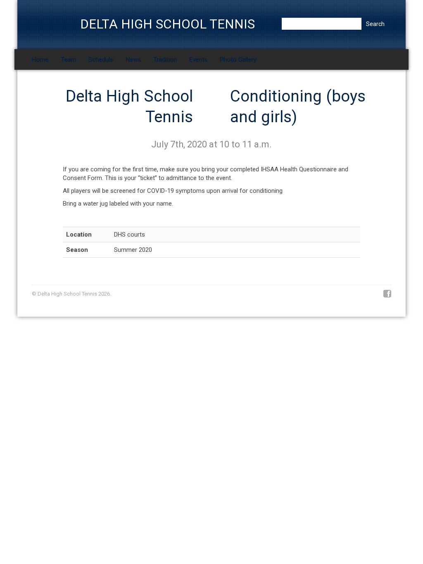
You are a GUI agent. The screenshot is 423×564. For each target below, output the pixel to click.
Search (375, 24)
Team (68, 59)
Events (198, 59)
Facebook (387, 294)
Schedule (100, 59)
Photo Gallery (238, 59)
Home (40, 59)
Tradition (165, 59)
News (133, 59)
